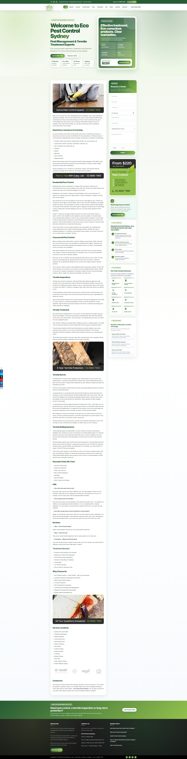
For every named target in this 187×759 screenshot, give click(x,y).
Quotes (111, 7)
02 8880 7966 (121, 1)
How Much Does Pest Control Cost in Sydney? (122, 728)
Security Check (114, 144)
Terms (94, 757)
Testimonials (100, 7)
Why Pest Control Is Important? (118, 732)
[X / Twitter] (54, 2)
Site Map (98, 757)
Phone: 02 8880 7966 (87, 736)
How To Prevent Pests (116, 745)
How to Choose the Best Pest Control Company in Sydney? (122, 740)
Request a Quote (131, 1)
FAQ (106, 7)
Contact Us (124, 7)
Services (78, 7)
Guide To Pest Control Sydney (118, 736)
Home (65, 6)
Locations (117, 7)
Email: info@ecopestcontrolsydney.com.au (92, 739)
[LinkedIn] (57, 2)
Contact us (84, 757)
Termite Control (86, 7)
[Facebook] (51, 2)
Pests (93, 7)
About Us (71, 7)
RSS (102, 757)
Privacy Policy (78, 757)
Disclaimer (89, 757)
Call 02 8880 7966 (135, 7)
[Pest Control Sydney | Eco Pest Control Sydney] (49, 7)
